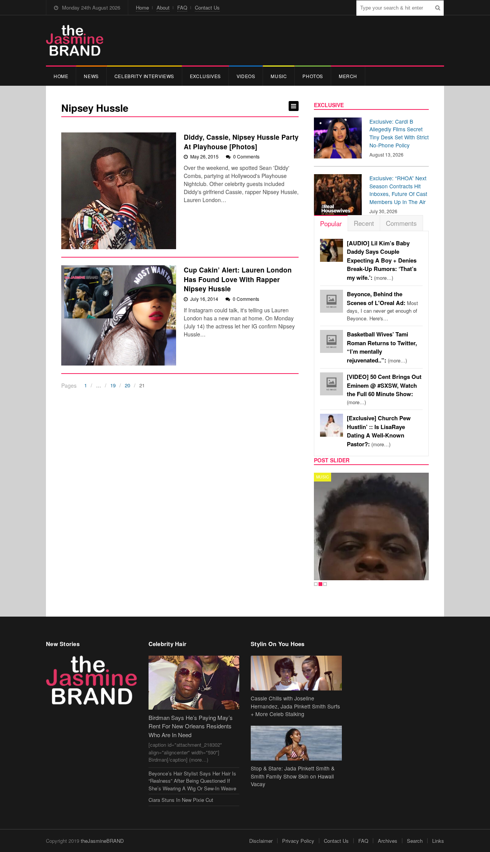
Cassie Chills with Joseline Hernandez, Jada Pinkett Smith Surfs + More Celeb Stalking (295, 706)
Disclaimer (261, 840)
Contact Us (207, 7)
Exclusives (205, 76)
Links (438, 840)
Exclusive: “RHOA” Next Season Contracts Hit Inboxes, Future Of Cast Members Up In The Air (398, 190)
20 (127, 385)
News (91, 76)
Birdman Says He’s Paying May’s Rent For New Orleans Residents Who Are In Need (191, 726)
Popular (331, 223)
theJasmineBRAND (102, 840)
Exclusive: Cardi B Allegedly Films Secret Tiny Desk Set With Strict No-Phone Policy (399, 133)
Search (415, 840)
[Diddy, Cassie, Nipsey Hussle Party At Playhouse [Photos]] (118, 190)
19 (113, 385)
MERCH (348, 76)
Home (142, 7)
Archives (387, 840)
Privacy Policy (298, 840)
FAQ (182, 7)
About (163, 7)
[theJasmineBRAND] (74, 40)
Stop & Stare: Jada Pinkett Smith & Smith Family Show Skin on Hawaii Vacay (293, 776)
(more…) (381, 260)
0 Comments (246, 156)
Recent (364, 223)
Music (279, 76)
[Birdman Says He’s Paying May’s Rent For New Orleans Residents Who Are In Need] (194, 683)
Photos (312, 76)
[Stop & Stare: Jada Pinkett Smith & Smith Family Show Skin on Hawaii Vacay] (296, 743)
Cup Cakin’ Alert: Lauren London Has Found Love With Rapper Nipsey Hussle (238, 279)
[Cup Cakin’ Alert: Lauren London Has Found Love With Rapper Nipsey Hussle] (118, 315)
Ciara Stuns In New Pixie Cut (181, 799)
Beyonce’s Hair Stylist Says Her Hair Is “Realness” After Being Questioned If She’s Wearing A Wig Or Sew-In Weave (192, 781)
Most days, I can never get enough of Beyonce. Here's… (382, 306)
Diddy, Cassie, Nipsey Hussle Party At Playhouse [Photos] (241, 141)
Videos (246, 76)
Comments (401, 223)
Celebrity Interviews (144, 76)
